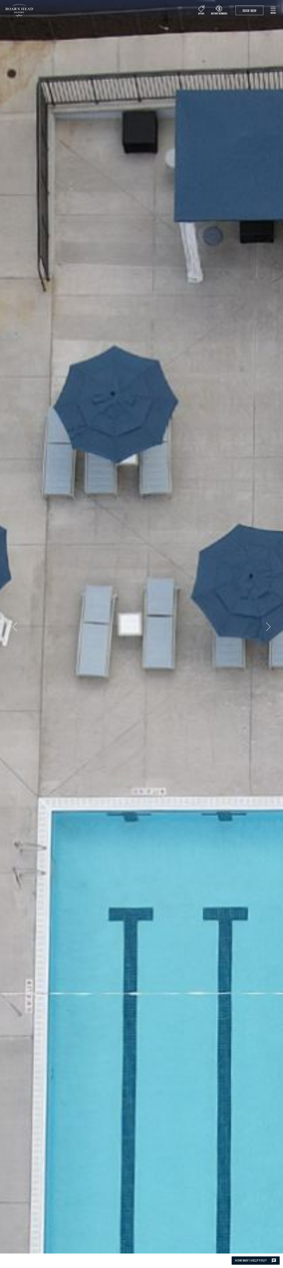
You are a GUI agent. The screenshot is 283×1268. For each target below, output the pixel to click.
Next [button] (268, 626)
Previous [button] (14, 626)
